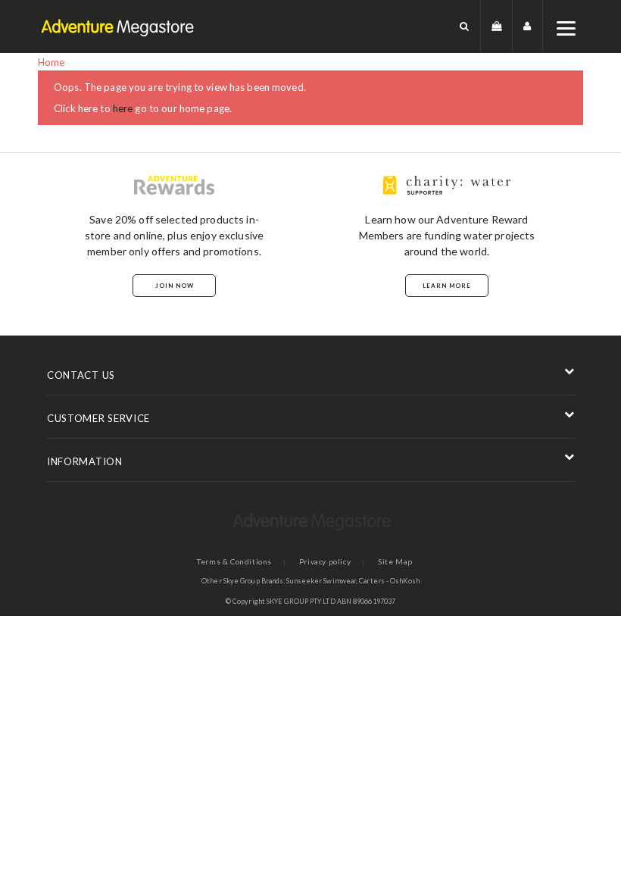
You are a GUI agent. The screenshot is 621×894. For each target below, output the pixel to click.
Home (51, 62)
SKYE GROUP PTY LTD (301, 601)
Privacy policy (325, 561)
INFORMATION (85, 461)
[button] (464, 26)
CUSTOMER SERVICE (98, 418)
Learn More (447, 285)
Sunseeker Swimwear (321, 581)
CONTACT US (81, 375)
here (123, 108)
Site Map (395, 561)
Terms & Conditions (234, 561)
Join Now (174, 285)
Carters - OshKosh (389, 581)
